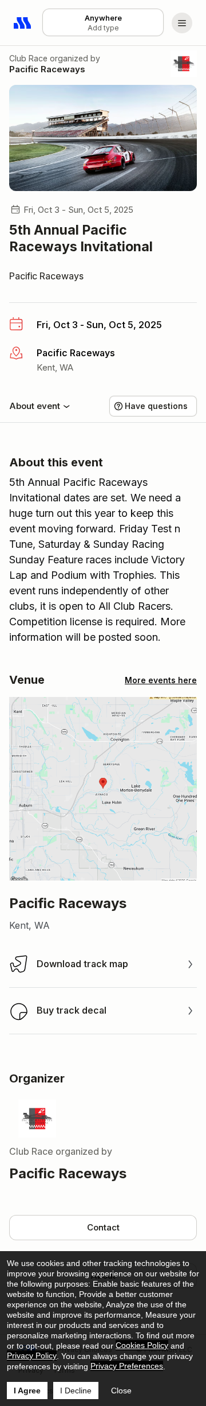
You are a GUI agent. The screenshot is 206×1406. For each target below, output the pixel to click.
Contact (103, 1227)
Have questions (156, 406)
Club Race (28, 58)
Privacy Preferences (126, 1365)
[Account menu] (182, 23)
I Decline (76, 1390)
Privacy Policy (32, 1355)
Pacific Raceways (47, 69)
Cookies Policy (142, 1345)
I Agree (27, 1390)
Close (121, 1390)
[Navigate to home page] (23, 22)
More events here (161, 680)
